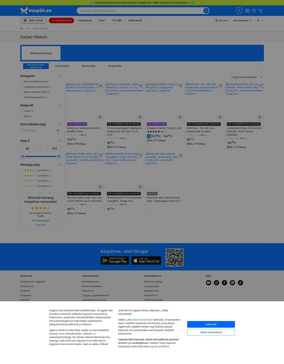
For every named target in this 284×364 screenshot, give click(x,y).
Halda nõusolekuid (211, 332)
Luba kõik (211, 324)
